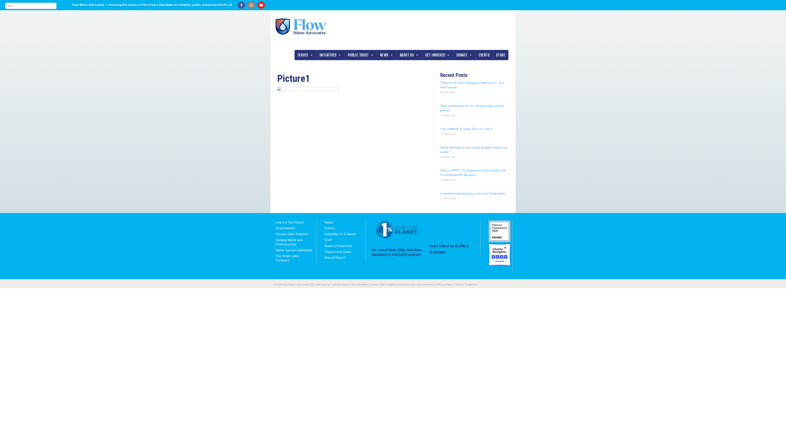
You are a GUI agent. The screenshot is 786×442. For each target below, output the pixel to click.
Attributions (429, 284)
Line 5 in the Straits (289, 222)
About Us (407, 55)
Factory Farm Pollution (292, 234)
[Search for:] (35, 6)
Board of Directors (338, 246)
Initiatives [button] (328, 55)
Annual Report (335, 257)
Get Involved (435, 55)
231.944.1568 (376, 284)
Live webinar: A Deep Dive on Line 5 (466, 129)
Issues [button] (303, 55)
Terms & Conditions (466, 284)
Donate (461, 55)
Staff (328, 240)
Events (484, 55)
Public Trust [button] (358, 55)
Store (500, 55)
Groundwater (285, 228)
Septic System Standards (293, 250)
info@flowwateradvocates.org (403, 284)
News (384, 55)
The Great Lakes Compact (287, 258)
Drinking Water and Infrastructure (289, 242)
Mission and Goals (337, 252)
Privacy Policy (445, 284)
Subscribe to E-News (340, 234)
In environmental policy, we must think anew (473, 193)
